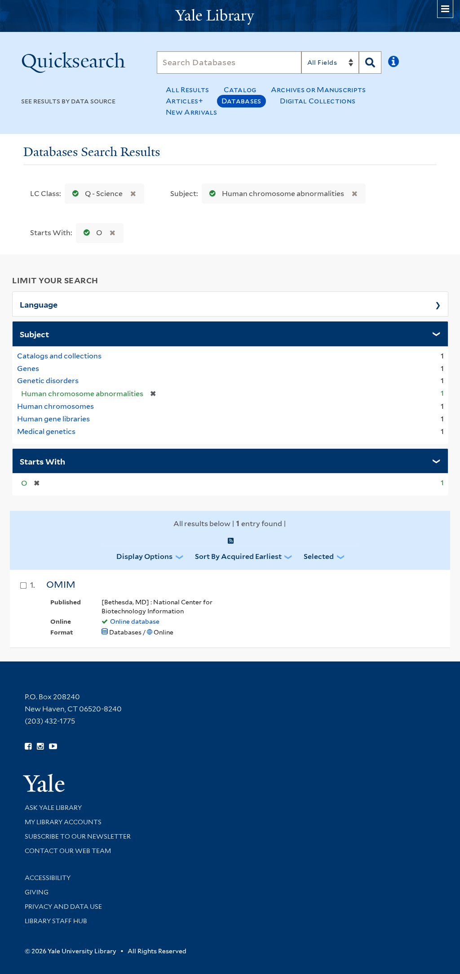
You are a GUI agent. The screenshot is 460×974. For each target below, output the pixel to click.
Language (39, 304)
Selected (319, 556)
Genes (28, 368)
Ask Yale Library (53, 807)
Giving (37, 892)
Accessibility (48, 877)
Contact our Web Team (68, 850)
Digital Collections (318, 101)
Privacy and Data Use (63, 906)
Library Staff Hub (56, 921)
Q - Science (104, 193)
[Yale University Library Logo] (230, 15)
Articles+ (184, 101)
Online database (134, 621)
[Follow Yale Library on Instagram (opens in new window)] (40, 746)
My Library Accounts (63, 822)
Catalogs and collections (59, 356)
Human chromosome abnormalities (283, 193)
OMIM (60, 584)
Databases (241, 101)
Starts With (42, 461)
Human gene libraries (53, 419)
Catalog (240, 89)
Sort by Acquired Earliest (238, 556)
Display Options (144, 556)
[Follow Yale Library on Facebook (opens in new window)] (28, 746)
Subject (34, 333)
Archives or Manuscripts (318, 89)
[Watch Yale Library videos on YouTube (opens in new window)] (53, 746)
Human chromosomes (55, 406)
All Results (187, 89)
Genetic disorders (48, 380)
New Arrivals (191, 112)
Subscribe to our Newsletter (78, 836)
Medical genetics (46, 431)
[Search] (370, 62)
